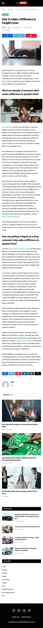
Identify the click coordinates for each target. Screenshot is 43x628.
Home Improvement (8, 592)
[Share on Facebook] (7, 36)
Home (4, 567)
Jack (9, 27)
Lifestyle (5, 573)
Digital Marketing (7, 589)
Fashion (4, 583)
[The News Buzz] (21, 3)
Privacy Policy (26, 617)
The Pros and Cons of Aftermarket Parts (27, 527)
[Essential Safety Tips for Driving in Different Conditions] (7, 551)
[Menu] (3, 3)
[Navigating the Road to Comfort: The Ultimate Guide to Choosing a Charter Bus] (7, 517)
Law (3, 596)
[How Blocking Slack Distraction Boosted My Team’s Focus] (21, 477)
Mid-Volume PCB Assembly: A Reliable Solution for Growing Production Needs (19, 459)
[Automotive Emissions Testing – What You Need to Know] (7, 540)
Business (5, 14)
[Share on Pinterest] (31, 36)
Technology (5, 579)
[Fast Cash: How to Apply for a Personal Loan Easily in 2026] (21, 411)
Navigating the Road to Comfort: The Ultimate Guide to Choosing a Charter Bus (27, 516)
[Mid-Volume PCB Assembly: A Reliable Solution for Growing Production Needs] (21, 444)
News (3, 586)
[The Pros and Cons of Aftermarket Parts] (7, 529)
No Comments (28, 27)
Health (4, 576)
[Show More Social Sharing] (39, 36)
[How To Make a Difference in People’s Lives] (21, 53)
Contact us (16, 617)
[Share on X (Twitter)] (19, 36)
